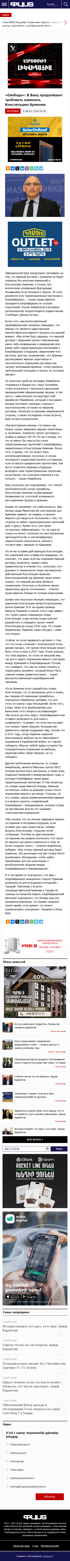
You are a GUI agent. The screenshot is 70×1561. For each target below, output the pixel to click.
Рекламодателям (50, 1545)
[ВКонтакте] (13, 168)
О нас (35, 1545)
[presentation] (57, 24)
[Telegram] (41, 168)
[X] (17, 168)
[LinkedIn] (22, 168)
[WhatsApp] (32, 168)
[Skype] (36, 168)
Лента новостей (14, 961)
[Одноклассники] (8, 168)
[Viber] (27, 168)
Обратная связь (21, 1545)
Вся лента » (35, 1139)
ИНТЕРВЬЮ (13, 111)
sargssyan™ (48, 1556)
